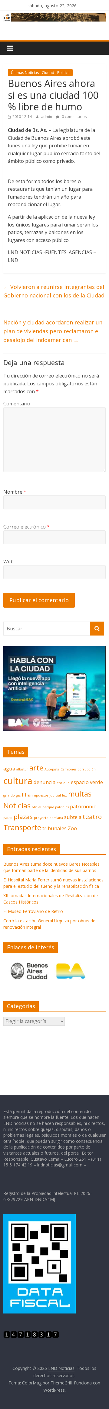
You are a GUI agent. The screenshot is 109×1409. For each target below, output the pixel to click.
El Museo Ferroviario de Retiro (33, 911)
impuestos (40, 795)
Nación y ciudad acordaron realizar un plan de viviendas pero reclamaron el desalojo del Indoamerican (52, 331)
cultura (17, 781)
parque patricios (55, 807)
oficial (36, 807)
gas (18, 795)
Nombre (14, 491)
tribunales (54, 828)
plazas (23, 816)
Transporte (22, 827)
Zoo (72, 828)
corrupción (87, 769)
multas (79, 794)
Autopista (52, 769)
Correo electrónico (26, 526)
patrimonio (83, 806)
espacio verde (87, 782)
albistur (22, 769)
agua (9, 768)
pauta (7, 818)
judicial (55, 795)
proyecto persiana (48, 818)
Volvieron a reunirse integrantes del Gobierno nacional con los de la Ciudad (53, 291)
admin (47, 116)
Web (8, 561)
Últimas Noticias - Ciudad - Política (40, 72)
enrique (63, 783)
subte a (72, 817)
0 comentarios (74, 116)
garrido (9, 795)
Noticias (17, 805)
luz (64, 795)
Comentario (16, 403)
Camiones (68, 769)
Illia (26, 794)
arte (36, 768)
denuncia (44, 782)
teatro (92, 816)
